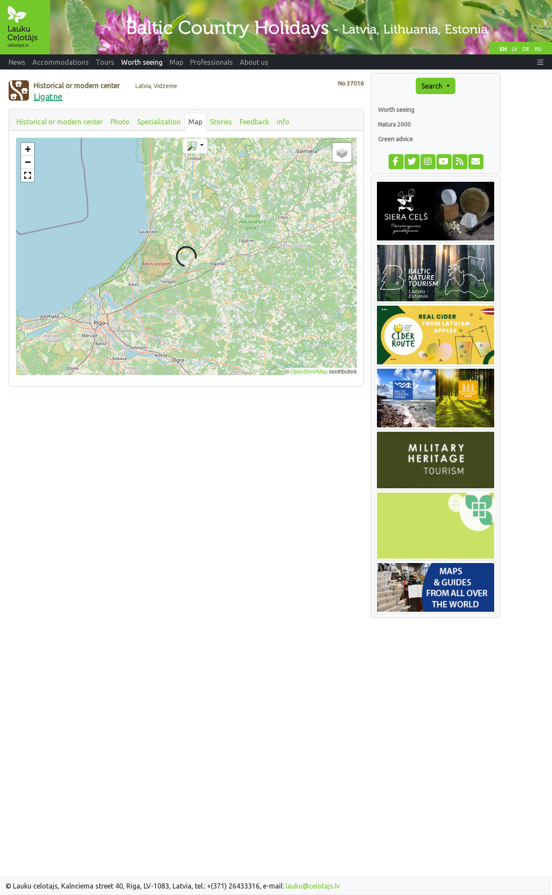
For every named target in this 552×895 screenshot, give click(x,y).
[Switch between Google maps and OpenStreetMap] (195, 146)
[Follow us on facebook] (396, 160)
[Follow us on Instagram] (427, 160)
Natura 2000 (394, 124)
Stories (221, 122)
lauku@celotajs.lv (312, 886)
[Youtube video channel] (443, 160)
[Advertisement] (186, 461)
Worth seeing (396, 109)
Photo (119, 122)
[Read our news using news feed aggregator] (459, 160)
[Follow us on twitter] (412, 160)
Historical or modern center (59, 122)
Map (195, 122)
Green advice (395, 139)
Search (432, 86)
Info (283, 122)
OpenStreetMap (309, 371)
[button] (540, 62)
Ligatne (48, 96)
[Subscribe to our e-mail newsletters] (475, 160)
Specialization (159, 122)
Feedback (254, 122)
